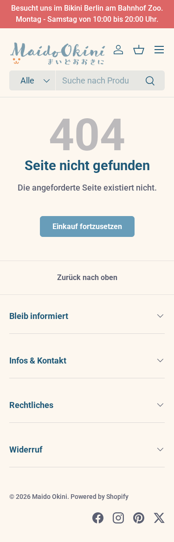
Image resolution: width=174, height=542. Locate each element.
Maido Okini (49, 496)
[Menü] (159, 49)
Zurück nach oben (87, 277)
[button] (139, 49)
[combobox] (87, 80)
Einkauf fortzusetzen (87, 226)
